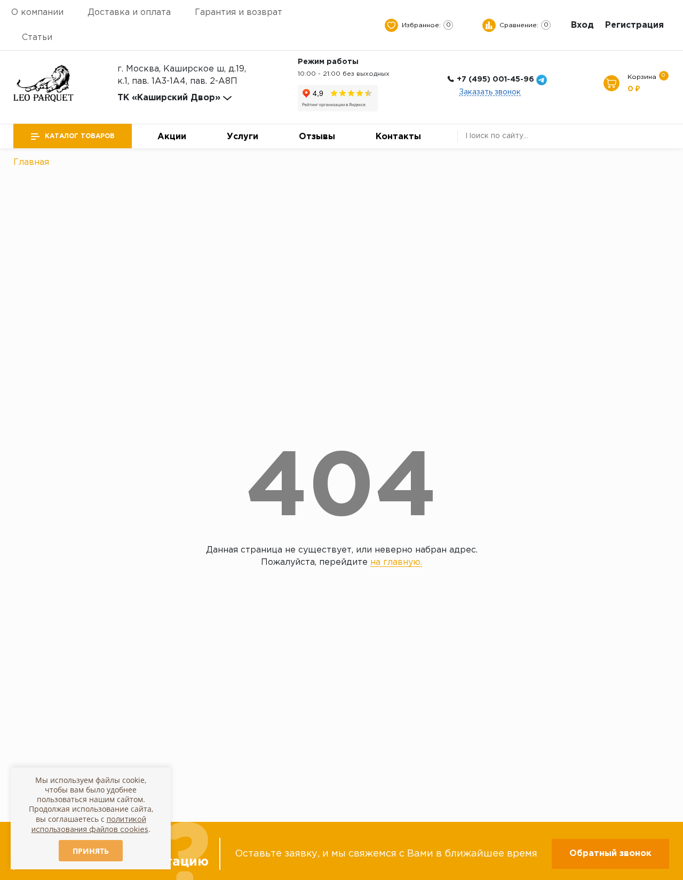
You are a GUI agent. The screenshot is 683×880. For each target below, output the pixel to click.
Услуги (242, 137)
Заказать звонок (490, 92)
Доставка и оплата (129, 13)
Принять (91, 851)
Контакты (398, 137)
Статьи (37, 38)
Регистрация (634, 25)
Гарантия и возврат (238, 13)
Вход (582, 25)
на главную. (396, 562)
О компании (37, 13)
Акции (171, 137)
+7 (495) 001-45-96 (495, 79)
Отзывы (317, 137)
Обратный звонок (610, 854)
